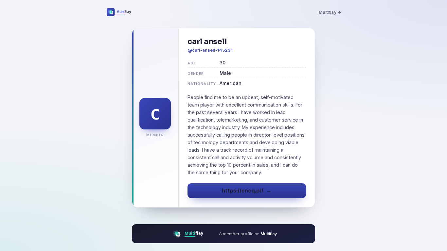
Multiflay (268, 233)
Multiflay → (330, 12)
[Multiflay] (123, 12)
